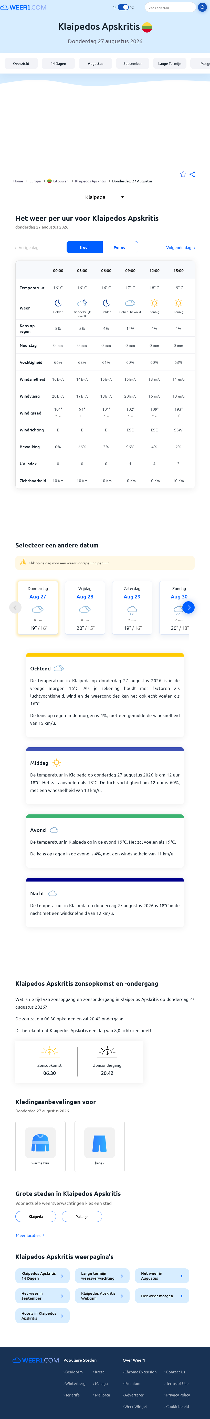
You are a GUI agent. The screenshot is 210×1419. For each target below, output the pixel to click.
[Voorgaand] (15, 607)
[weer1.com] (23, 7)
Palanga (82, 1216)
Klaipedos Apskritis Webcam (98, 1296)
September (132, 63)
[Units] (123, 7)
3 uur (84, 247)
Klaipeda (36, 1216)
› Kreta (98, 1371)
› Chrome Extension (140, 1371)
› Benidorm (73, 1371)
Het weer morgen (157, 1295)
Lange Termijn (169, 63)
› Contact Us (174, 1371)
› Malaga (100, 1383)
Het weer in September (32, 1296)
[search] (202, 7)
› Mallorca (101, 1394)
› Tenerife (72, 1394)
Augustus (95, 63)
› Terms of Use (176, 1383)
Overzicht (21, 63)
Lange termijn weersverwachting (97, 1276)
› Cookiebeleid (176, 1406)
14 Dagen (58, 63)
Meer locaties (28, 1235)
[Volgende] (188, 607)
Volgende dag (178, 247)
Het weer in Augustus (151, 1276)
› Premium (131, 1383)
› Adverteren (133, 1394)
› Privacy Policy (177, 1394)
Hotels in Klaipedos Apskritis (39, 1316)
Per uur (120, 247)
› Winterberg (75, 1383)
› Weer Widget (135, 1406)
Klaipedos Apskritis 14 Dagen (39, 1276)
